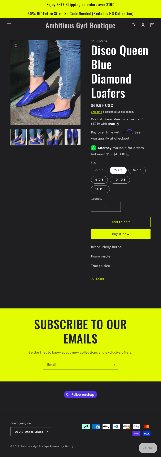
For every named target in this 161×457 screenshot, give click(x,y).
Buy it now (120, 234)
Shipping (96, 111)
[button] (8, 25)
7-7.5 (118, 170)
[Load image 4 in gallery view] (72, 137)
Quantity (96, 198)
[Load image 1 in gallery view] (18, 137)
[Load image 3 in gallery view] (54, 137)
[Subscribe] (113, 365)
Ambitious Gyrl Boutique (35, 446)
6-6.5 (101, 171)
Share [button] (100, 279)
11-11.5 (100, 189)
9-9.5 (99, 179)
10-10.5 (120, 179)
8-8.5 (137, 170)
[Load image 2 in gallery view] (36, 137)
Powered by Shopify (62, 446)
